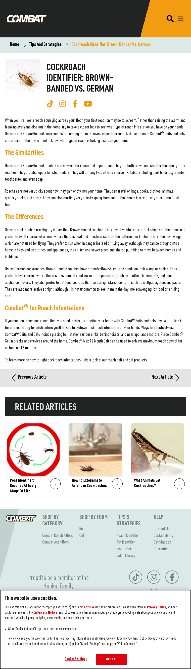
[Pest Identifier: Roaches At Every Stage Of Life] (33, 460)
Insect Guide (125, 549)
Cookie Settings (76, 659)
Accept (111, 659)
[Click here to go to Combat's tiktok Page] (50, 104)
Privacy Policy (156, 607)
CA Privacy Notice (45, 613)
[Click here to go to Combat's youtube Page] (88, 104)
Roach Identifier (128, 536)
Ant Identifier (126, 542)
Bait (82, 529)
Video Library (126, 556)
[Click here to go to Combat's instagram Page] (62, 104)
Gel (81, 536)
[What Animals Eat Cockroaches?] (157, 460)
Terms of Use (85, 607)
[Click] (55, 483)
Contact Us (162, 529)
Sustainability (163, 536)
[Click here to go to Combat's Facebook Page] (75, 104)
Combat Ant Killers (55, 542)
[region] (95, 629)
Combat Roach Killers (57, 536)
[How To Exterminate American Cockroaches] (95, 460)
